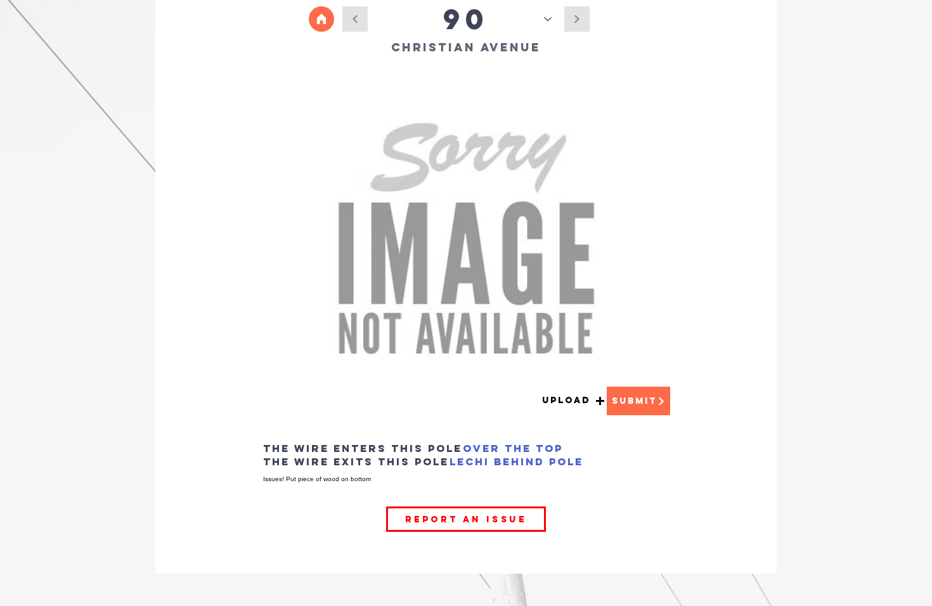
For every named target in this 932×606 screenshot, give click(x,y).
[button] (573, 401)
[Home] (321, 19)
